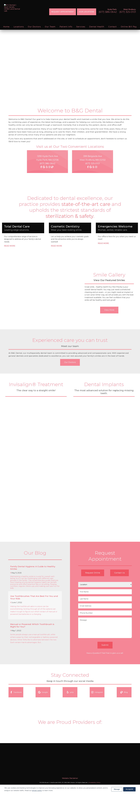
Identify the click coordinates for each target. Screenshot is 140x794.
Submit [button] (105, 645)
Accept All (129, 789)
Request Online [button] (92, 573)
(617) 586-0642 (108, 11)
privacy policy (37, 790)
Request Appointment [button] (62, 12)
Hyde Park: (112, 9)
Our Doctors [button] (70, 362)
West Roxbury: (129, 9)
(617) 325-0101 (127, 11)
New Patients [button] (19, 77)
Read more (9, 246)
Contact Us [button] (119, 573)
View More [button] (109, 310)
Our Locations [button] (86, 12)
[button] (16, 692)
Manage (117, 789)
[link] (12, 8)
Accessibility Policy (94, 782)
